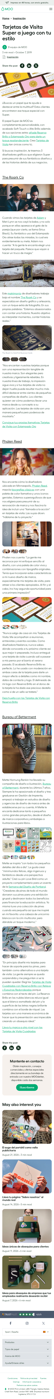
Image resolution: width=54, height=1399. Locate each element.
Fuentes (43, 1378)
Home (5, 18)
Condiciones (13, 1378)
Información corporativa (31, 1382)
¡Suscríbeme (27, 1087)
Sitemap (16, 1382)
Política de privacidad (28, 1378)
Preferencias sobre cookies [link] (27, 1385)
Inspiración (19, 18)
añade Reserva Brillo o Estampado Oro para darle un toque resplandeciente (24, 136)
